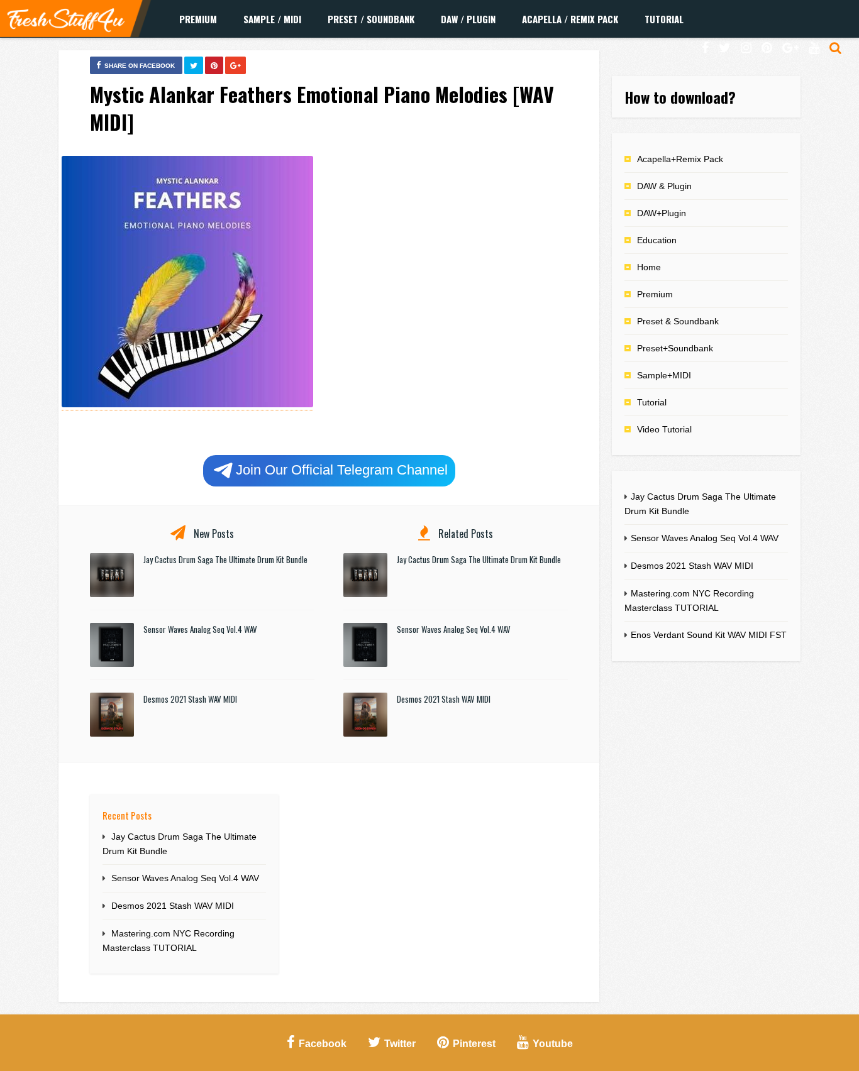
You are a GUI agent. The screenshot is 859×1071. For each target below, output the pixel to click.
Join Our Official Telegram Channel (342, 470)
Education (657, 240)
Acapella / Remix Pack (570, 19)
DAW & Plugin (664, 186)
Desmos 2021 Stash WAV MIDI (190, 699)
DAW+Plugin (661, 213)
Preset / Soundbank (371, 19)
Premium (198, 19)
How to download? (680, 96)
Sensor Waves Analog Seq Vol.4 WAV (200, 629)
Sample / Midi (272, 19)
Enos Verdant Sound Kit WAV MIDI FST (709, 635)
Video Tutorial (664, 429)
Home (649, 267)
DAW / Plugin (468, 19)
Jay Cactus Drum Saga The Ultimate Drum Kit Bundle (225, 559)
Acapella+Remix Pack (680, 159)
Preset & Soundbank (678, 321)
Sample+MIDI (664, 375)
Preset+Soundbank (675, 348)
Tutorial (664, 19)
